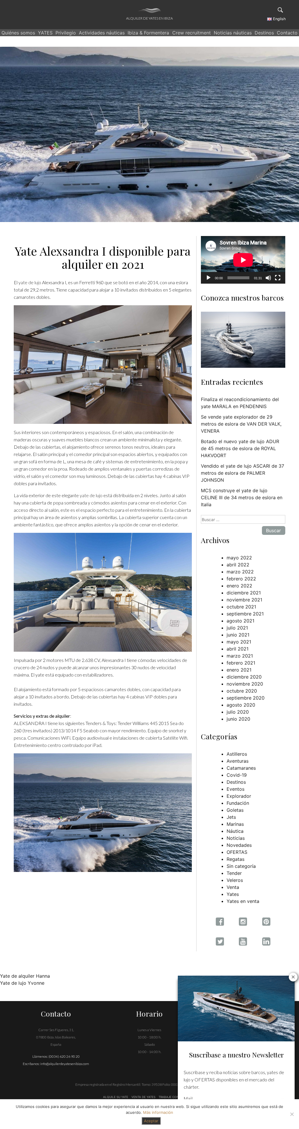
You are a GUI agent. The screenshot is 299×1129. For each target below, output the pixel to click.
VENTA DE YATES (143, 1097)
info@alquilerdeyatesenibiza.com (64, 1064)
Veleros (235, 880)
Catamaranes (241, 768)
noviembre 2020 (245, 684)
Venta (233, 887)
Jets (231, 817)
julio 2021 (237, 628)
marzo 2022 (240, 572)
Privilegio (65, 33)
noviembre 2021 (244, 600)
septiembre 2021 (245, 614)
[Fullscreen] (278, 278)
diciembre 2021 (244, 593)
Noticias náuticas (233, 33)
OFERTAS (237, 852)
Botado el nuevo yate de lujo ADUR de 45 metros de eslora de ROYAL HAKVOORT (240, 448)
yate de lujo (29, 282)
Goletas (235, 810)
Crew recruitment (191, 33)
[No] (292, 1114)
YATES (45, 33)
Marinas (235, 824)
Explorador (239, 796)
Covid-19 (237, 775)
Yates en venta (243, 901)
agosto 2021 (240, 621)
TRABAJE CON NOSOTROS (177, 1097)
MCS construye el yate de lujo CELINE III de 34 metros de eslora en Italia (241, 497)
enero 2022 (239, 586)
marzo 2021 (240, 656)
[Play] (208, 278)
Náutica (235, 831)
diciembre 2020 (244, 677)
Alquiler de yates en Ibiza (149, 18)
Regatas (235, 859)
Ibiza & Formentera (148, 33)
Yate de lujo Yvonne (22, 983)
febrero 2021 (241, 663)
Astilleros (237, 754)
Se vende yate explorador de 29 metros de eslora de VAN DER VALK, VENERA (241, 424)
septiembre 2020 (246, 698)
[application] (243, 260)
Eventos (235, 789)
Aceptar (151, 1120)
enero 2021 (239, 670)
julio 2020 (238, 712)
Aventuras (237, 761)
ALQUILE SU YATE (116, 1097)
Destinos (264, 33)
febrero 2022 (241, 579)
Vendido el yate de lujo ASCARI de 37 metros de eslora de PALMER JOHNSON (242, 473)
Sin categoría (241, 866)
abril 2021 (237, 649)
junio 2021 (238, 635)
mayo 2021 (239, 642)
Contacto (287, 33)
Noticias (236, 838)
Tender (234, 873)
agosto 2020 (241, 705)
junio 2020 (238, 719)
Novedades (239, 845)
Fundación (238, 803)
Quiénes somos (18, 33)
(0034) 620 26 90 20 (64, 1056)
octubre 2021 (241, 607)
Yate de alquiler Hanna (25, 976)
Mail (188, 1099)
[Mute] (268, 278)
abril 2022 (238, 565)
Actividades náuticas (102, 33)
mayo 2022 (239, 558)
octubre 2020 (242, 691)
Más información (158, 1112)
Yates (233, 894)
